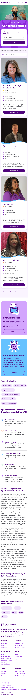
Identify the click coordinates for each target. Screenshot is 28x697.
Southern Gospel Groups (9, 403)
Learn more (14, 372)
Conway (4, 616)
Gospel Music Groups (8, 390)
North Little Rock (7, 608)
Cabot (21, 612)
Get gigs (3, 671)
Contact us (18, 656)
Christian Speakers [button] (14, 25)
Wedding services (20, 676)
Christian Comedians (20, 385)
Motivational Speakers (8, 398)
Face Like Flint (8, 204)
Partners (4, 648)
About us (4, 643)
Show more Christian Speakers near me (14, 292)
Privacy (9, 685)
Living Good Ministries (11, 260)
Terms (3, 685)
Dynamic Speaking (9, 146)
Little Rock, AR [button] (15, 23)
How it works (19, 643)
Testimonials (5, 676)
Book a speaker (6, 658)
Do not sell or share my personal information (13, 689)
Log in (17, 659)
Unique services (20, 673)
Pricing (3, 673)
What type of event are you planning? (11, 32)
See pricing (14, 331)
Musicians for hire (6, 660)
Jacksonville (5, 612)
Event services (19, 671)
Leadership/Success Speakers (10, 394)
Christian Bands (6, 385)
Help (16, 654)
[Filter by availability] (16, 54)
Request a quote (20, 648)
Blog (2, 645)
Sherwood (17, 608)
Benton (14, 612)
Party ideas (18, 645)
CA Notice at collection (7, 687)
